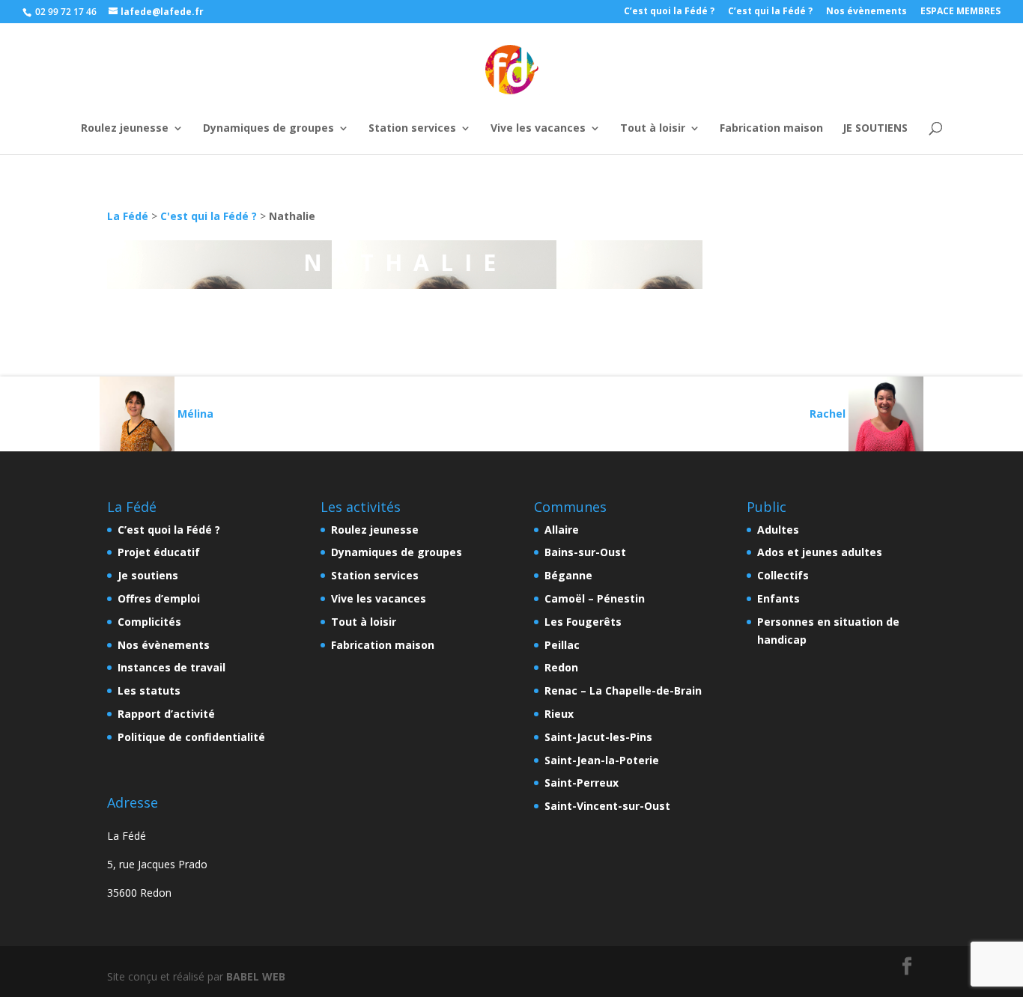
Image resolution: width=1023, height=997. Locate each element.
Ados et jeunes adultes (819, 552)
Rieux (559, 714)
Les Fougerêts (583, 622)
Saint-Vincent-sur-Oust (607, 806)
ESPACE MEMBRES (960, 12)
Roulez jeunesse (125, 129)
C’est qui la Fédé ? (770, 12)
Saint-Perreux (581, 782)
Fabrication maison (771, 129)
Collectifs (783, 575)
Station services (412, 129)
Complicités (149, 622)
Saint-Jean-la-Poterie (601, 760)
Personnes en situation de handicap (828, 631)
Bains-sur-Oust (585, 552)
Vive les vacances (538, 129)
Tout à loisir (652, 129)
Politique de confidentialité (191, 737)
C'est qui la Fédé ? (208, 216)
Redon (561, 667)
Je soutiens (148, 575)
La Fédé (127, 216)
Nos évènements (866, 12)
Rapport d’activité (166, 714)
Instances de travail (171, 667)
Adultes (778, 529)
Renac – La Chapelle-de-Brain (623, 690)
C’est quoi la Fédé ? (669, 12)
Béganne (568, 575)
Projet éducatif (159, 552)
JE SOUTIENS (875, 129)
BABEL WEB (255, 976)
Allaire (561, 529)
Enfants (778, 598)
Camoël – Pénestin (594, 598)
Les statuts (149, 690)
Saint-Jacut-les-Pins (598, 737)
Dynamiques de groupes (268, 129)
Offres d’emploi (159, 598)
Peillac (562, 645)
